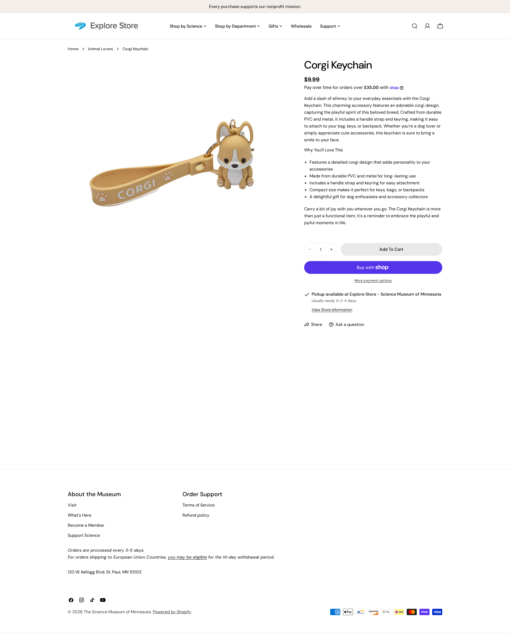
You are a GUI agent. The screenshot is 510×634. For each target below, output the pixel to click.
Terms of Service (198, 505)
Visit (72, 505)
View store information (332, 309)
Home (73, 48)
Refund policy (195, 515)
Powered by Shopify (172, 612)
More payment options (373, 280)
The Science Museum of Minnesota (117, 612)
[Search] (414, 26)
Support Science (84, 535)
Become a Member (86, 525)
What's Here (79, 515)
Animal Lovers (100, 48)
